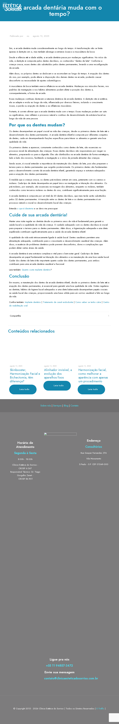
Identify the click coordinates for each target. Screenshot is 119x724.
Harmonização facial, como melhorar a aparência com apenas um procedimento (93, 375)
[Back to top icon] (59, 701)
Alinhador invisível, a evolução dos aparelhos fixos (58, 374)
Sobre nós (45, 405)
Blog (66, 405)
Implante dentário (33, 302)
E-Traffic (101, 708)
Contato (75, 405)
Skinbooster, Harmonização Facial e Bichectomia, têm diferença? (25, 375)
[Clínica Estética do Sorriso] (12, 6)
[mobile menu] (114, 6)
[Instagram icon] (63, 713)
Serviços (57, 405)
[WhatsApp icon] (56, 713)
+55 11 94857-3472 (59, 666)
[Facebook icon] (59, 713)
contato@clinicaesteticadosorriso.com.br (71, 678)
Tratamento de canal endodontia (58, 302)
